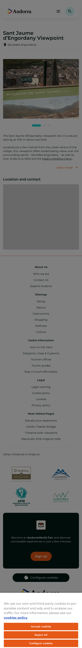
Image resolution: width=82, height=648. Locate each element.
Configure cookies (41, 643)
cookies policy (15, 618)
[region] (41, 620)
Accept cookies (41, 626)
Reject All (41, 634)
